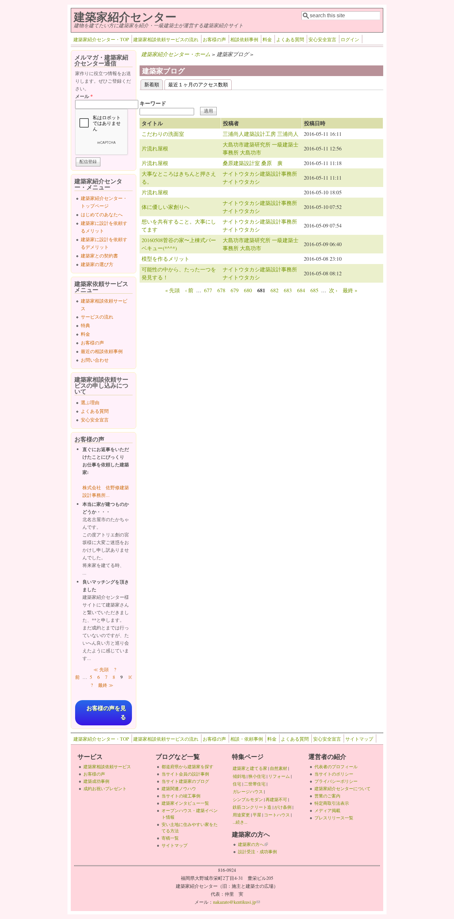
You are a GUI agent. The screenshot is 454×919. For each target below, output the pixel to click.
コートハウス (277, 815)
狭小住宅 (257, 776)
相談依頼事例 (244, 39)
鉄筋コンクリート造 (252, 807)
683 (288, 290)
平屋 (257, 815)
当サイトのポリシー (333, 774)
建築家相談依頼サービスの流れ (165, 39)
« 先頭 (172, 290)
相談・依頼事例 (246, 739)
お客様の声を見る (106, 712)
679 (235, 290)
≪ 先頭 (101, 669)
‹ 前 (189, 290)
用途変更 (241, 815)
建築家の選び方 (97, 264)
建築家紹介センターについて (342, 788)
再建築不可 (276, 799)
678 (221, 290)
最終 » (350, 290)
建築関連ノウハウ (179, 788)
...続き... (240, 822)
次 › (333, 290)
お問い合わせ (95, 360)
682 (275, 290)
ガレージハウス (248, 791)
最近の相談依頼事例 (102, 351)
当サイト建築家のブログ (185, 781)
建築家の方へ (253, 844)
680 (248, 290)
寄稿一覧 (170, 838)
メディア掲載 (327, 810)
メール (84, 96)
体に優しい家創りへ (165, 206)
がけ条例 (282, 807)
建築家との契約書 (99, 255)
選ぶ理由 (90, 402)
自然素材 (278, 768)
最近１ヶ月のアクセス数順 (198, 84)
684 (301, 290)
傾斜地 (239, 776)
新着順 (153, 84)
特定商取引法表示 (331, 803)
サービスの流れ (97, 317)
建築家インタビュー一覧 (185, 803)
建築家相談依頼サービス (107, 767)
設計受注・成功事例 (257, 852)
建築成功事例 (96, 781)
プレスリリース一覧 (333, 818)
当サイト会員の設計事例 (185, 774)
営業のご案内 (327, 796)
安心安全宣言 (322, 39)
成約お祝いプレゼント (105, 788)
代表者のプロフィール (336, 767)
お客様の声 (214, 39)
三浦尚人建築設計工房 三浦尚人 (260, 133)
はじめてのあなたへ (102, 214)
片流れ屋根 (155, 148)
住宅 (237, 784)
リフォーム (279, 776)
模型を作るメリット (165, 258)
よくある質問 (290, 39)
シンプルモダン (248, 799)
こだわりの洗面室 (163, 133)
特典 (85, 325)
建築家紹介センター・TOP (101, 39)
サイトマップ (359, 739)
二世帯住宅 (255, 784)
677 (208, 290)
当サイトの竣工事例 (181, 796)
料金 (267, 39)
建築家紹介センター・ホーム (175, 53)
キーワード (153, 103)
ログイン (350, 39)
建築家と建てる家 (250, 768)
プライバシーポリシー (336, 781)
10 (130, 677)
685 (314, 290)
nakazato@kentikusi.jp (236, 902)
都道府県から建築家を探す (187, 767)
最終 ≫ (105, 685)
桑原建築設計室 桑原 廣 (253, 162)
